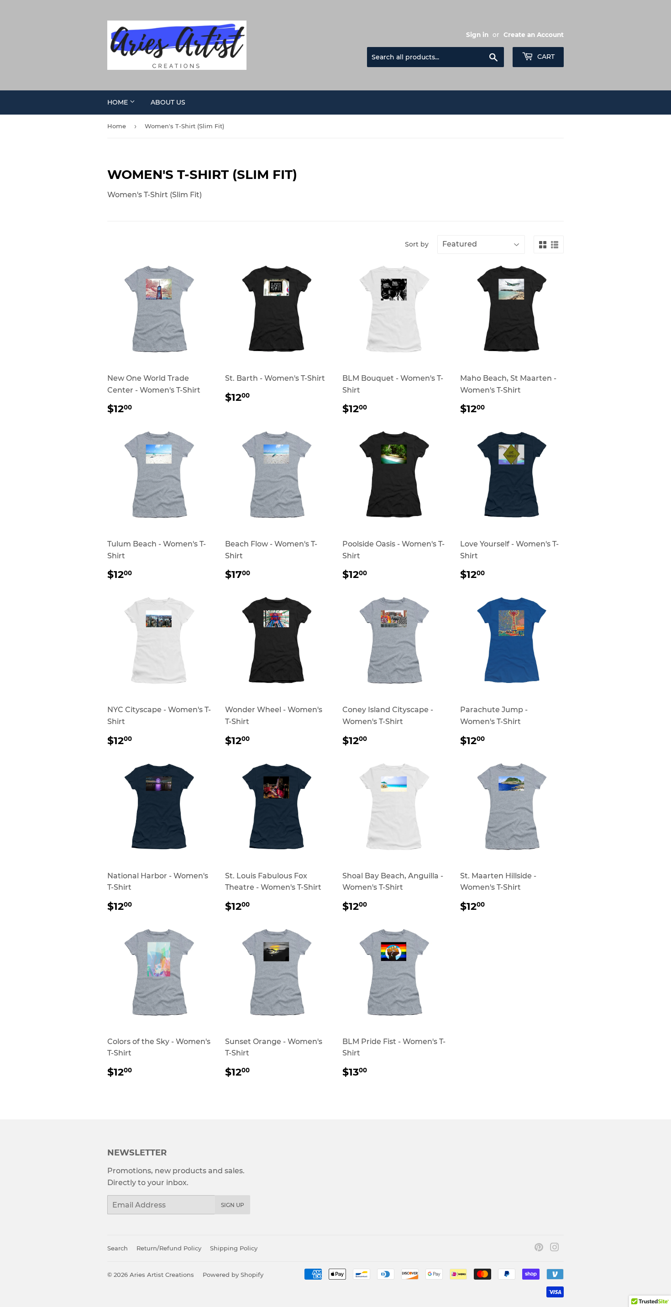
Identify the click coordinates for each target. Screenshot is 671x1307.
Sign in (477, 34)
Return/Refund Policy (168, 1248)
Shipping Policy (233, 1248)
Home (118, 102)
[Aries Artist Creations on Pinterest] (539, 1248)
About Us (168, 102)
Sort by (417, 244)
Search (117, 1248)
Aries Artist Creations (162, 1274)
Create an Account (533, 34)
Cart (545, 56)
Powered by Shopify (233, 1274)
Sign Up (232, 1205)
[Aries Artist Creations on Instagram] (554, 1248)
